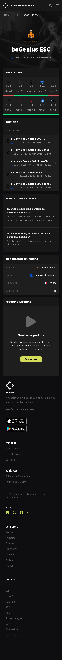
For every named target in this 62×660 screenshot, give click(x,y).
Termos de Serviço (16, 482)
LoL (17, 15)
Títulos (11, 579)
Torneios (11, 538)
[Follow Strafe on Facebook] (20, 512)
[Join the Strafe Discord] (8, 512)
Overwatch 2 (13, 629)
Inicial (7, 15)
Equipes (10, 543)
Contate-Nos (13, 454)
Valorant (10, 601)
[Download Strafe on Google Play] (31, 429)
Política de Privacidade (18, 476)
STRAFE (10, 392)
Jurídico (11, 470)
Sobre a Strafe (14, 448)
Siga (8, 507)
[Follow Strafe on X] (13, 512)
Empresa (11, 443)
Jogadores (12, 549)
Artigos (10, 565)
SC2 (8, 624)
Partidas (10, 532)
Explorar (12, 526)
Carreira (10, 459)
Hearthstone (12, 635)
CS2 (8, 585)
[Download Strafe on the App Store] (31, 421)
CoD (8, 612)
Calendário (31, 359)
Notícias (10, 554)
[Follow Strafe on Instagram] (26, 512)
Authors (10, 560)
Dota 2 (9, 596)
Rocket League (14, 618)
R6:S (8, 607)
